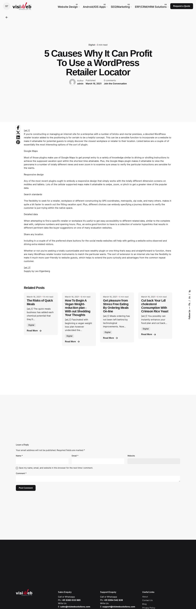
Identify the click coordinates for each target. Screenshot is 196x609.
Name (19, 456)
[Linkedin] (18, 137)
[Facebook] (18, 127)
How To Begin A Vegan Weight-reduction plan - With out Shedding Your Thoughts (77, 308)
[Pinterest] (18, 142)
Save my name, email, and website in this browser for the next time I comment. (56, 468)
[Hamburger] (6, 6)
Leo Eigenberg (42, 271)
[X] (18, 132)
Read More (32, 330)
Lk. (189, 297)
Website (131, 456)
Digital (92, 45)
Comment (21, 473)
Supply (27, 271)
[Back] (6, 17)
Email (75, 456)
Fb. (189, 304)
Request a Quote (181, 6)
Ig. (189, 291)
